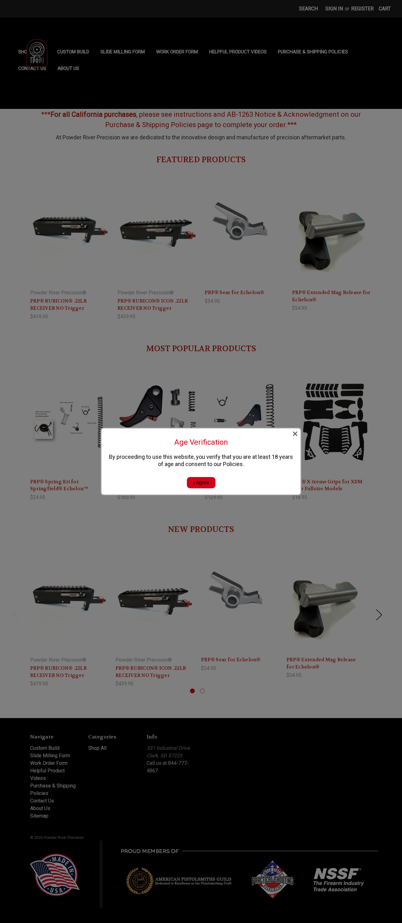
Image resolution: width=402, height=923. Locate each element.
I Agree (201, 483)
